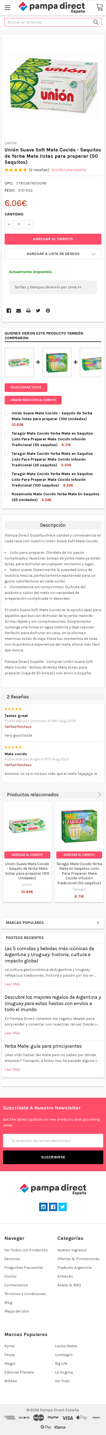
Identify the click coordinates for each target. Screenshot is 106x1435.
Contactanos (16, 1285)
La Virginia (64, 1372)
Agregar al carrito (27, 855)
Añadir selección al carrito (33, 400)
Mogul (9, 1363)
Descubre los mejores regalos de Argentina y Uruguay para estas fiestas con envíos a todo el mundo (53, 1003)
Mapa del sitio (16, 1311)
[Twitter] (38, 310)
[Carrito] (99, 7)
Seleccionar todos (26, 387)
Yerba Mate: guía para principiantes (43, 1046)
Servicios (12, 1259)
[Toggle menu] (7, 7)
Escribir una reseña (68, 170)
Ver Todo (62, 1381)
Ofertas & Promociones (78, 1259)
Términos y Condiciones (25, 1294)
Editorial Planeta (19, 1372)
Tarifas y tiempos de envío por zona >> (47, 287)
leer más (12, 984)
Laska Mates (66, 1346)
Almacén (65, 1276)
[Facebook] (9, 310)
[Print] (28, 310)
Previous (92, 795)
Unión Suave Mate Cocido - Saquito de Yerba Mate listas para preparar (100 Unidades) (27, 871)
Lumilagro (64, 1354)
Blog (8, 1302)
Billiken (10, 1381)
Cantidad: (14, 214)
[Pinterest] (48, 310)
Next (99, 795)
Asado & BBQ (69, 1285)
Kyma (9, 1346)
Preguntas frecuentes (23, 1267)
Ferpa (9, 1354)
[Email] (18, 310)
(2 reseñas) (39, 170)
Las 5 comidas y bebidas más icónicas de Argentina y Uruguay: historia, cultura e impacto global (49, 954)
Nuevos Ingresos (72, 1250)
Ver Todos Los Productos (26, 1250)
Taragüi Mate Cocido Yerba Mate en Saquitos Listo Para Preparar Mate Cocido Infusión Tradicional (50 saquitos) (79, 873)
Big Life (61, 1363)
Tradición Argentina (74, 1267)
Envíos (10, 1276)
